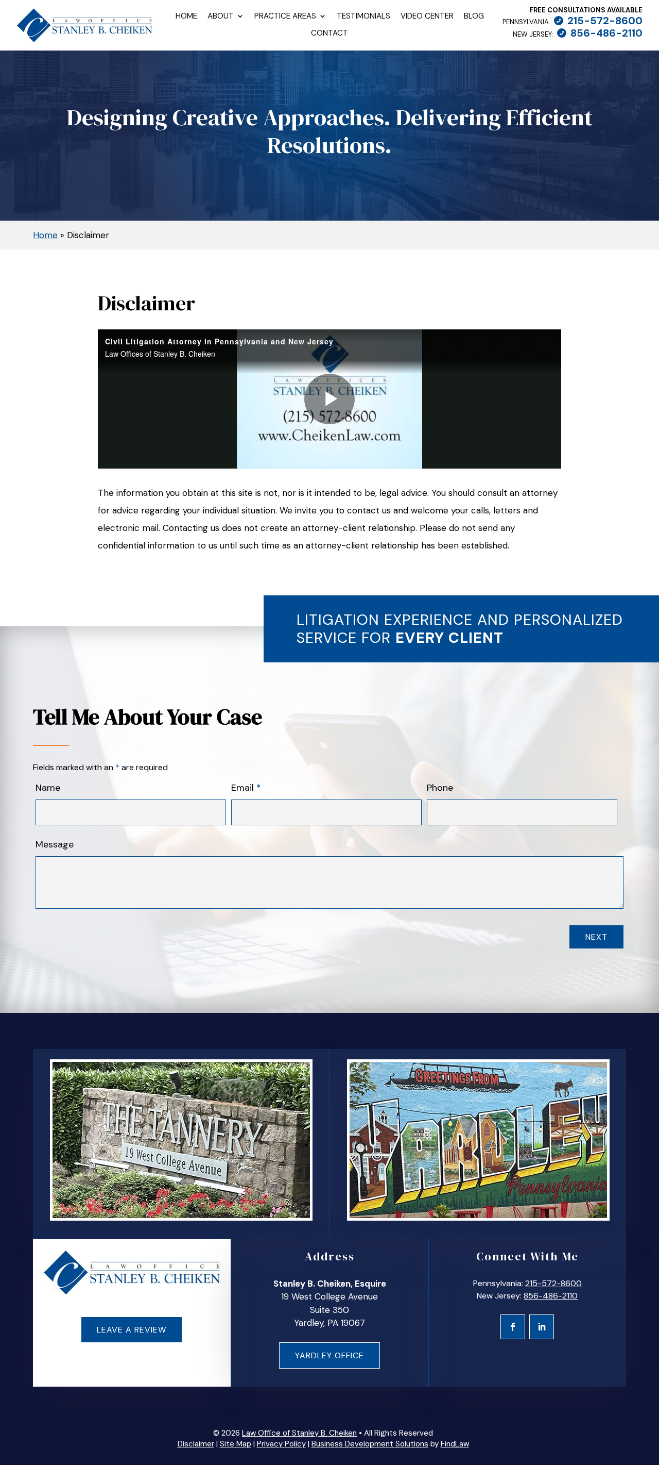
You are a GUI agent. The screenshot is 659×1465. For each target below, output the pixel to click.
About (220, 16)
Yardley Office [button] (329, 1355)
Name (48, 787)
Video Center (427, 16)
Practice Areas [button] (285, 16)
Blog (474, 16)
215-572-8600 (605, 20)
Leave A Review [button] (131, 1329)
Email (246, 787)
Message (55, 844)
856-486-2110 (606, 33)
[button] (646, 1390)
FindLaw (455, 1444)
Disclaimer (196, 1444)
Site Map (235, 1444)
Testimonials (363, 16)
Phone (440, 787)
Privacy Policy (281, 1444)
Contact (329, 33)
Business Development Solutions (369, 1444)
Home (186, 16)
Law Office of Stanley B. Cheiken (299, 1433)
